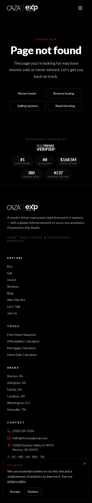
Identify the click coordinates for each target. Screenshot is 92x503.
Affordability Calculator (23, 341)
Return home (27, 93)
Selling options (27, 106)
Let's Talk (13, 306)
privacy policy (16, 481)
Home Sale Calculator (22, 355)
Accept (15, 491)
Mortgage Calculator (21, 348)
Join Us (12, 313)
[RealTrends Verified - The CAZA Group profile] (46, 147)
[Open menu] (80, 8)
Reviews (13, 286)
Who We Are (16, 300)
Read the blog (65, 106)
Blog (10, 293)
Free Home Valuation (21, 334)
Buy (10, 266)
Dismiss (33, 491)
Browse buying (63, 93)
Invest (11, 280)
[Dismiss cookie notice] (84, 463)
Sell (9, 273)
